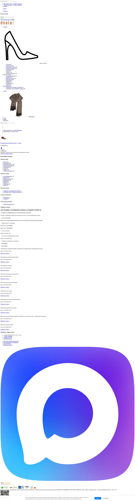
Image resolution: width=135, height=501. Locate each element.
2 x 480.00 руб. (4, 145)
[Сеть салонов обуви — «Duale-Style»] (7, 24)
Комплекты (9, 79)
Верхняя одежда (10, 78)
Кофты (8, 81)
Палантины (32, 116)
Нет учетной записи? (6, 19)
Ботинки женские (10, 68)
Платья (8, 82)
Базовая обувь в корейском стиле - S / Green (11, 143)
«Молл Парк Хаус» (12, 3)
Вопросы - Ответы (7, 345)
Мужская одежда (7, 86)
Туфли (8, 64)
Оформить (3, 153)
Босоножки (9, 65)
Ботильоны (9, 69)
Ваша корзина (9, 153)
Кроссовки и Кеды (10, 67)
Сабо (7, 70)
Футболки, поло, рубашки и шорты (14, 88)
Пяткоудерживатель (8, 204)
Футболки (8, 83)
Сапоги (8, 72)
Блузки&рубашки (10, 76)
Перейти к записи (5, 253)
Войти (13, 19)
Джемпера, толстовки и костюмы (14, 87)
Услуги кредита (7, 343)
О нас (4, 118)
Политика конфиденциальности (11, 341)
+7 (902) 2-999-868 (7, 336)
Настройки (105, 498)
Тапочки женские (10, 73)
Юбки (7, 84)
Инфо (4, 119)
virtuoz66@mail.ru (7, 338)
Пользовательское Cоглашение (10, 342)
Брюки (8, 77)
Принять (98, 498)
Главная (5, 27)
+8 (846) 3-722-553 (7, 337)
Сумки (5, 91)
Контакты (5, 120)
